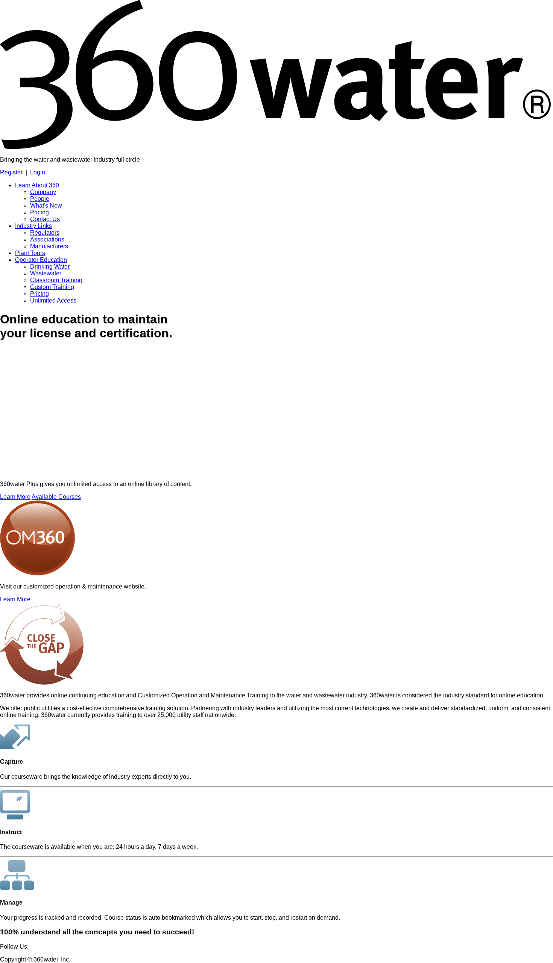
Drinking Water (50, 266)
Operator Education (41, 260)
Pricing (39, 212)
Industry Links (33, 226)
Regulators (44, 232)
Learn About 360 (37, 185)
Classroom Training (56, 280)
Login (37, 172)
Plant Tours (30, 253)
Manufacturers (49, 246)
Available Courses (56, 497)
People (39, 199)
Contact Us (45, 219)
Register (11, 172)
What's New (46, 205)
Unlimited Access (53, 300)
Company (43, 192)
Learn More (15, 497)
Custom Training (52, 287)
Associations (47, 239)
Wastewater (45, 273)
